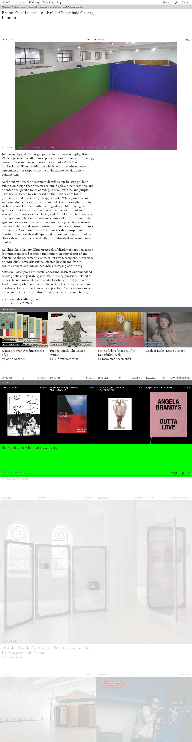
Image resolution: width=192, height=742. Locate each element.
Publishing (34, 2)
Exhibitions (47, 2)
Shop (59, 2)
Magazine (21, 2)
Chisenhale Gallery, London (24, 299)
